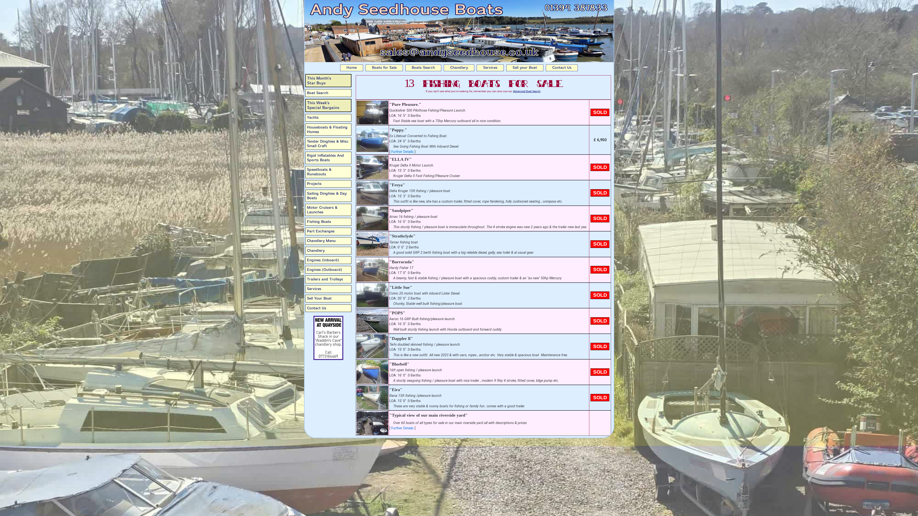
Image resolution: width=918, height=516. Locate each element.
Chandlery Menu (321, 241)
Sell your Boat (525, 67)
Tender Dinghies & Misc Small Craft (328, 143)
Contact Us (562, 67)
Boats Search (423, 67)
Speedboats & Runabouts (319, 171)
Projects (314, 184)
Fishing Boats (319, 222)
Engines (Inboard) (323, 260)
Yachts (313, 117)
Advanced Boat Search (527, 91)
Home (351, 67)
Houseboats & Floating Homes (327, 129)
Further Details (402, 152)
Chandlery (459, 67)
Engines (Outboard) (324, 270)
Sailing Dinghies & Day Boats (327, 195)
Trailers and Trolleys (325, 279)
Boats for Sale (384, 67)
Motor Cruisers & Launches (322, 209)
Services (490, 67)
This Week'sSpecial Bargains (323, 105)
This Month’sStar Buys (319, 80)
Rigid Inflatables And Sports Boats (325, 157)
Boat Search (317, 93)
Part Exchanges (321, 231)
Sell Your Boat (319, 298)
